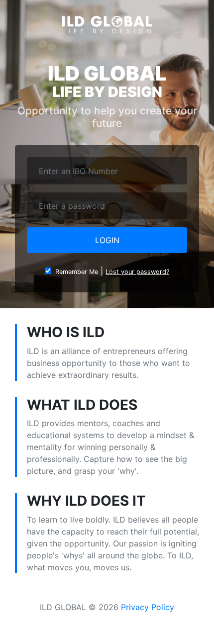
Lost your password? (137, 271)
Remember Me (74, 271)
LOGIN (107, 240)
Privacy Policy (147, 607)
